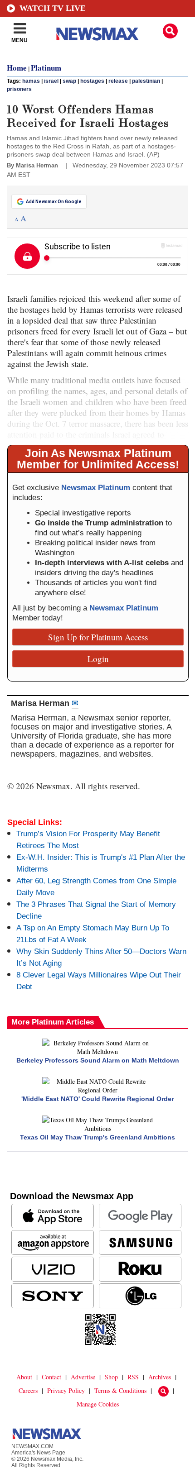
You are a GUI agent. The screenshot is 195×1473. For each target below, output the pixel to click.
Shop (111, 1377)
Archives (159, 1377)
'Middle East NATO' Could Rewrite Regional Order (97, 1098)
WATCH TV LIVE (53, 8)
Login (98, 658)
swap (69, 81)
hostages (92, 81)
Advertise (83, 1377)
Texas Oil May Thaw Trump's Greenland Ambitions (97, 1137)
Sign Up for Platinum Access (98, 637)
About (24, 1377)
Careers (28, 1390)
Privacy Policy (66, 1390)
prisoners (19, 89)
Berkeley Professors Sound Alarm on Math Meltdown (97, 1060)
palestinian (146, 81)
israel (51, 81)
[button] (170, 31)
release (118, 81)
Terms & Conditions (120, 1390)
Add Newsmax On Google (54, 201)
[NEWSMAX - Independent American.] (97, 34)
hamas (31, 81)
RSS (133, 1377)
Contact (51, 1377)
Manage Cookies (98, 1404)
